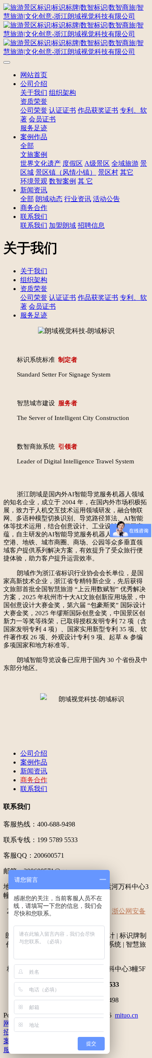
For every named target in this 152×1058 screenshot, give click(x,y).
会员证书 (42, 119)
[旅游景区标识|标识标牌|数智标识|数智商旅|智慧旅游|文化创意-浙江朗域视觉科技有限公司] (76, 30)
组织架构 (62, 92)
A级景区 (97, 163)
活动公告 (106, 198)
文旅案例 (33, 154)
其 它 (85, 181)
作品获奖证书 (98, 110)
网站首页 (33, 74)
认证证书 (62, 110)
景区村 (108, 172)
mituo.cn (126, 1015)
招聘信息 (91, 225)
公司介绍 (33, 83)
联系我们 (33, 216)
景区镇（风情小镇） (65, 172)
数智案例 (62, 181)
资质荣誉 (33, 101)
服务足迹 (33, 128)
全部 (27, 145)
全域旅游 (124, 163)
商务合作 (33, 207)
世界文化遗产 (40, 163)
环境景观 (33, 181)
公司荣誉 (33, 110)
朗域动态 (48, 198)
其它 (126, 172)
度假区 (72, 163)
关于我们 (33, 92)
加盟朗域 (62, 225)
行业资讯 (77, 198)
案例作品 (33, 136)
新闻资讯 (33, 190)
